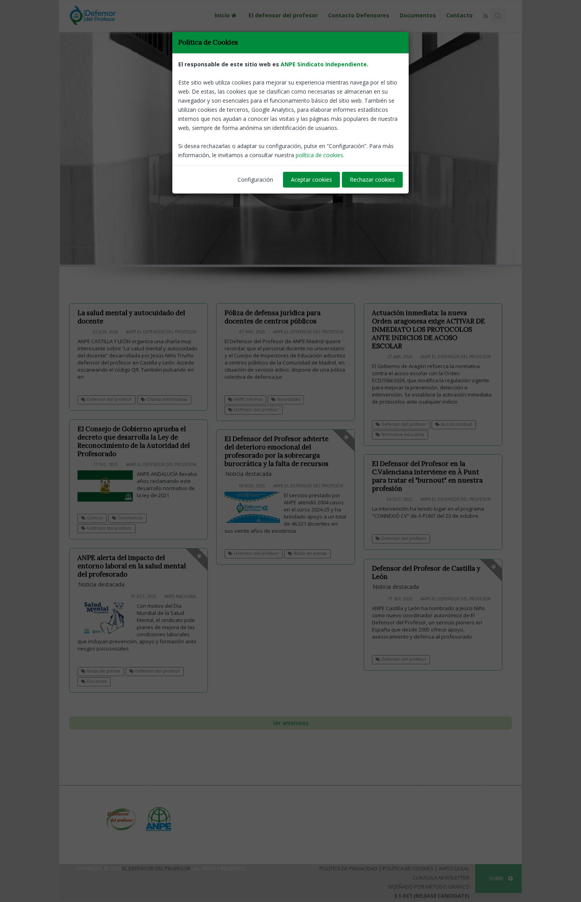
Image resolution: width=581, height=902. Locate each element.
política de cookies (319, 155)
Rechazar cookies (372, 179)
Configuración (255, 179)
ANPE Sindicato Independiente (324, 64)
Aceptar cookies (311, 179)
